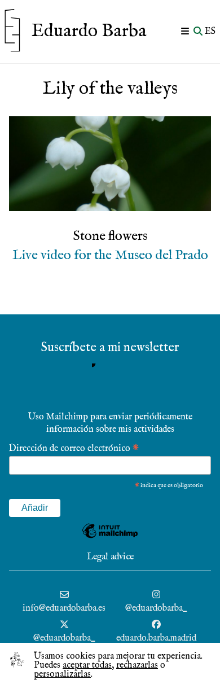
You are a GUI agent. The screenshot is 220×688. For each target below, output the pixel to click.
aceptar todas (87, 665)
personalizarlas (62, 674)
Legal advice (110, 557)
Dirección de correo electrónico (74, 447)
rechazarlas (137, 665)
